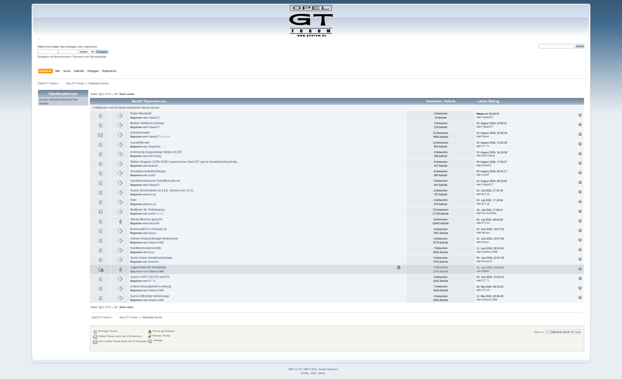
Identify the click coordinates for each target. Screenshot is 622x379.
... (113, 94)
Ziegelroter (154, 146)
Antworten (433, 101)
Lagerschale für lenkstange (148, 267)
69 (115, 94)
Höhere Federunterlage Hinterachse (154, 238)
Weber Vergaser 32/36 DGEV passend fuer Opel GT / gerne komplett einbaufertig (183, 162)
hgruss (152, 233)
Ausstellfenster (140, 142)
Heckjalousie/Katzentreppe (148, 171)
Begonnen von (155, 101)
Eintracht (153, 261)
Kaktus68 (153, 223)
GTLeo (486, 222)
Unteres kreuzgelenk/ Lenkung (150, 286)
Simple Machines (328, 369)
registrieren (90, 46)
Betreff (136, 101)
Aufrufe (449, 101)
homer (485, 242)
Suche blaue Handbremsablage (151, 257)
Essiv (151, 252)
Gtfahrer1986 (156, 242)
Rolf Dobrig (154, 156)
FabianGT (154, 117)
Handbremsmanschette (145, 248)
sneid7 (152, 175)
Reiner (485, 136)
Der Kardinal (489, 213)
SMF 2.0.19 (294, 369)
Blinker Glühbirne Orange (147, 123)
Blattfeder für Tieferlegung (147, 209)
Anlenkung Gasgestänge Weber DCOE (156, 152)
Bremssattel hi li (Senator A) (148, 229)
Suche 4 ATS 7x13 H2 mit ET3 (150, 277)
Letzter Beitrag (488, 101)
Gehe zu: (539, 332)
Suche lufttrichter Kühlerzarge (149, 296)
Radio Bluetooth (141, 113)
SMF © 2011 (310, 369)
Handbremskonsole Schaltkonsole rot (155, 180)
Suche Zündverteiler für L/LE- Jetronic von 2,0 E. (162, 190)
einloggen (71, 46)
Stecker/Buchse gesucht (146, 219)
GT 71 (485, 146)
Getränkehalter (140, 132)
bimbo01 (153, 165)
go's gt (152, 194)
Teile (133, 200)
